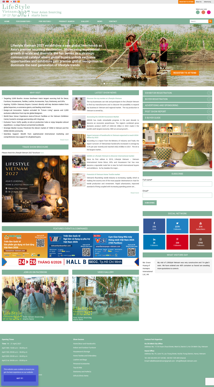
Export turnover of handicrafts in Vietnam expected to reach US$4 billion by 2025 (112, 136)
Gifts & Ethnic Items (80, 376)
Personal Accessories (81, 364)
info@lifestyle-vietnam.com (186, 361)
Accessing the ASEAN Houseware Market (103, 117)
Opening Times (8, 339)
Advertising (207, 2)
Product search (66, 21)
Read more (64, 140)
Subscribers (200, 227)
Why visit (35, 92)
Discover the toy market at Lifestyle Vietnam (104, 98)
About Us (198, 2)
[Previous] (7, 55)
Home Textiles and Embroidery (84, 356)
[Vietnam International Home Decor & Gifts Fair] (33, 11)
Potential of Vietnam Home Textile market (103, 174)
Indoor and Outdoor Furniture (84, 348)
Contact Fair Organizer (153, 339)
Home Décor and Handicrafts (84, 344)
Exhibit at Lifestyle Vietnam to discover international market (110, 156)
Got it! (20, 378)
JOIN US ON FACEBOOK (35, 272)
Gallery (85, 21)
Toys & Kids (77, 368)
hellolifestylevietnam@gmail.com (162, 361)
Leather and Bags (80, 360)
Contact (113, 21)
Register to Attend (186, 2)
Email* (145, 191)
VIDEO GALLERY (106, 272)
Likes (154, 227)
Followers (177, 227)
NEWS (99, 21)
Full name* (147, 180)
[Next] (206, 55)
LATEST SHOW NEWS (105, 92)
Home (6, 21)
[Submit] (210, 21)
